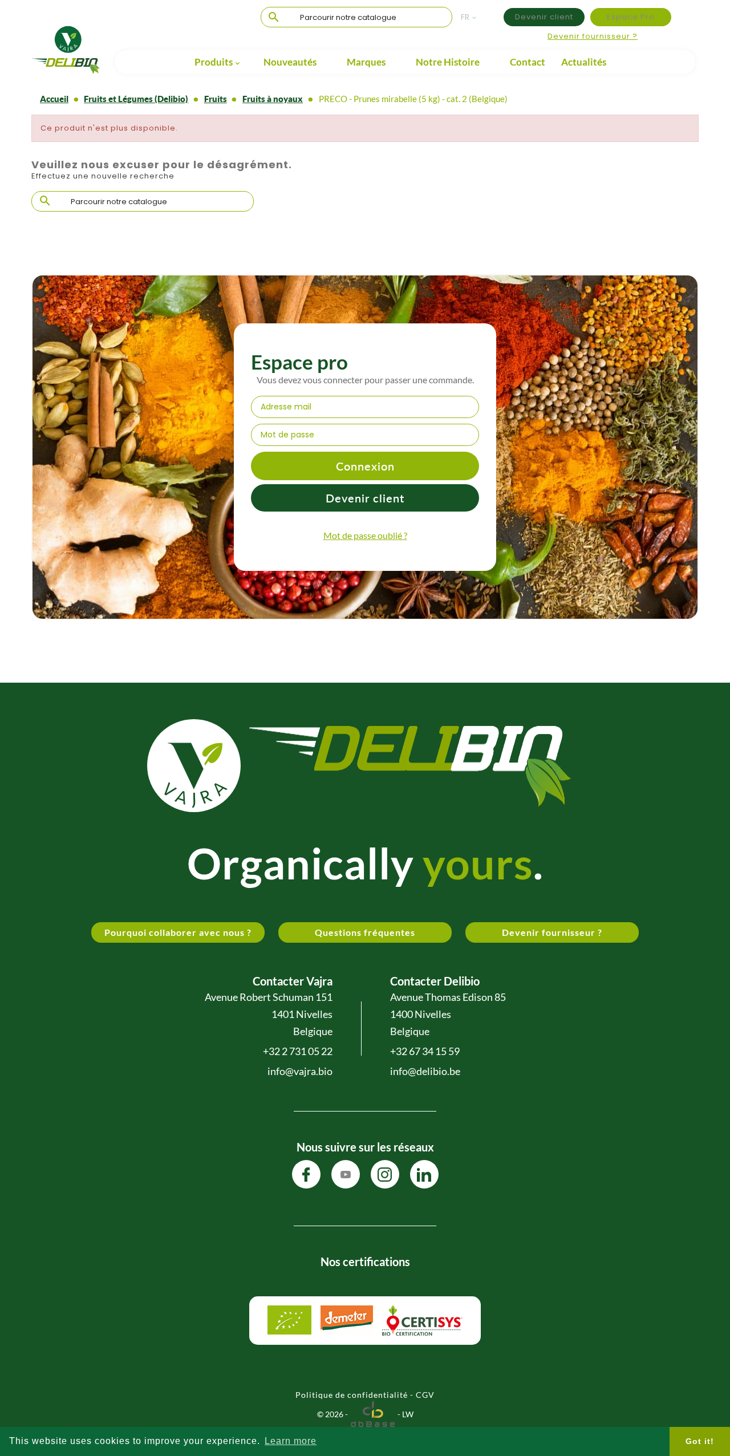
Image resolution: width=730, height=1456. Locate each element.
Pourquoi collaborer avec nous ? (178, 932)
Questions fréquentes (365, 932)
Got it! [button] (700, 1441)
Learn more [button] (291, 1441)
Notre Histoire (448, 62)
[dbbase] (373, 1414)
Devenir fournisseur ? (593, 36)
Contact (527, 62)
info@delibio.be (425, 1071)
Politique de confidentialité (351, 1395)
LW (407, 1414)
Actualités (583, 62)
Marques (366, 62)
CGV (425, 1395)
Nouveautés (290, 62)
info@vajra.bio (299, 1071)
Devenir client (544, 16)
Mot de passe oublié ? (365, 535)
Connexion (365, 466)
